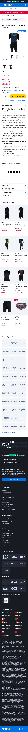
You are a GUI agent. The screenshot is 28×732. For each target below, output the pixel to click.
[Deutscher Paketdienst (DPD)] (14, 582)
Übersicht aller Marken (9, 432)
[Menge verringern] (3, 96)
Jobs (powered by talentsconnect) (10, 495)
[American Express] (22, 557)
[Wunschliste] (18, 5)
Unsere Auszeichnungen (8, 497)
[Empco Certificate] (6, 600)
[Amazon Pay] (22, 564)
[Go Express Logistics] (14, 589)
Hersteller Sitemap (6, 535)
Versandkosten (5, 526)
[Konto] (22, 5)
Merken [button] (12, 100)
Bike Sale (6, 12)
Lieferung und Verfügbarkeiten (9, 538)
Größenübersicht (6, 59)
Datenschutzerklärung (7, 504)
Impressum (4, 490)
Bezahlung (4, 528)
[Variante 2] (10, 67)
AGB (3, 499)
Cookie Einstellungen (7, 506)
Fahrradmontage (6, 542)
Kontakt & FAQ (5, 518)
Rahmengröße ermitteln (7, 533)
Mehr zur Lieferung (6, 687)
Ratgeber (4, 545)
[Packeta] (22, 589)
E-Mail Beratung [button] (22, 100)
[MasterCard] (6, 557)
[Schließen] (24, 19)
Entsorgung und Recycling (8, 509)
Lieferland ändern (15, 657)
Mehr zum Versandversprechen (14, 699)
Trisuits (12, 15)
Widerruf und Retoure (7, 521)
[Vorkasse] (6, 571)
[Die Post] (22, 582)
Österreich (6, 92)
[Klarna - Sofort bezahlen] (14, 564)
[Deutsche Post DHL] (6, 582)
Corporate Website (6, 492)
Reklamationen (5, 523)
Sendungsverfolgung (7, 530)
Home (3, 15)
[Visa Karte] (14, 557)
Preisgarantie (5, 540)
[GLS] (6, 589)
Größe (3, 71)
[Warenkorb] (25, 5)
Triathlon (7, 15)
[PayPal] (6, 564)
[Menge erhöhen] (7, 96)
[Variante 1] (4, 67)
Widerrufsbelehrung (6, 502)
